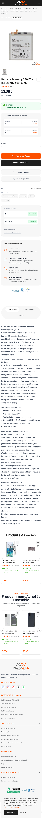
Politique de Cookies (8, 711)
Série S (36, 8)
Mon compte (5, 732)
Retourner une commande (9, 739)
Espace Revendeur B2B (8, 756)
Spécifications (28, 309)
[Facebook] (3, 687)
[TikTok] (18, 687)
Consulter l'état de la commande (11, 743)
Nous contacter (6, 746)
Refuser (23, 813)
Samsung (28, 8)
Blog (2, 764)
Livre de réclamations (8, 718)
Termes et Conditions (8, 704)
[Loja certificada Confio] (21, 290)
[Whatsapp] (23, 687)
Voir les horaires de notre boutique (12, 233)
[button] (2, 559)
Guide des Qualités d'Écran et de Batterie (14, 760)
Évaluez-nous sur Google (9, 781)
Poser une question (22, 179)
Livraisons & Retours (8, 728)
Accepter (11, 812)
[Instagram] (8, 687)
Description (12, 309)
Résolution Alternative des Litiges (12, 715)
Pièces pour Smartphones (14, 8)
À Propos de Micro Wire (8, 777)
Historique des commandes (10, 735)
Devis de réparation (7, 767)
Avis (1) (21, 316)
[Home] (2, 8)
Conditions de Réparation (9, 707)
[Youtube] (13, 687)
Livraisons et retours (22, 172)
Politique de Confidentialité (10, 700)
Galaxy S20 (5, 11)
